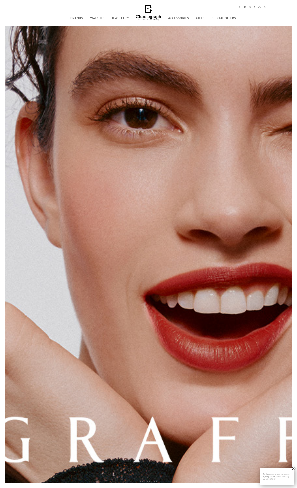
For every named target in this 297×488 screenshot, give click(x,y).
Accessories (178, 18)
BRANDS (76, 18)
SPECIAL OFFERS (224, 18)
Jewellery (120, 18)
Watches (97, 18)
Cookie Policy (271, 479)
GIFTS (200, 18)
